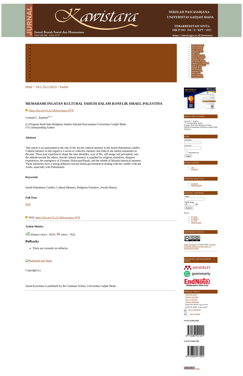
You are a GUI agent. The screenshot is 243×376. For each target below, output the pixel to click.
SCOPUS (194, 184)
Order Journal (196, 73)
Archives (36, 65)
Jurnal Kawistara (190, 244)
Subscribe (194, 169)
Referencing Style (197, 52)
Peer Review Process (198, 61)
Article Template (197, 48)
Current (36, 62)
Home (35, 46)
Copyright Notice (197, 77)
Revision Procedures (198, 57)
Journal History (39, 78)
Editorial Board (196, 67)
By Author (195, 219)
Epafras (64, 86)
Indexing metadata (191, 297)
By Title (194, 221)
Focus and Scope (197, 50)
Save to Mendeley (194, 310)
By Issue (194, 217)
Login (35, 52)
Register (36, 55)
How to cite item (191, 299)
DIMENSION (196, 185)
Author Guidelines (197, 46)
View (193, 167)
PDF (28, 204)
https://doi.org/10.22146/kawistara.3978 (51, 110)
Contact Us (37, 81)
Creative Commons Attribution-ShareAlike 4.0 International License (200, 246)
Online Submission (198, 55)
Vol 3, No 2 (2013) (46, 86)
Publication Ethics (197, 59)
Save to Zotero (194, 314)
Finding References (192, 302)
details (197, 369)
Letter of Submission (198, 65)
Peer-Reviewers (196, 69)
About (35, 49)
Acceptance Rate (197, 71)
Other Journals (196, 223)
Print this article (191, 294)
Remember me (194, 153)
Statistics (36, 71)
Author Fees (195, 54)
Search (35, 58)
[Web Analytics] (189, 369)
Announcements (39, 68)
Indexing (36, 75)
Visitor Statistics (197, 75)
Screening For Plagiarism (200, 63)
